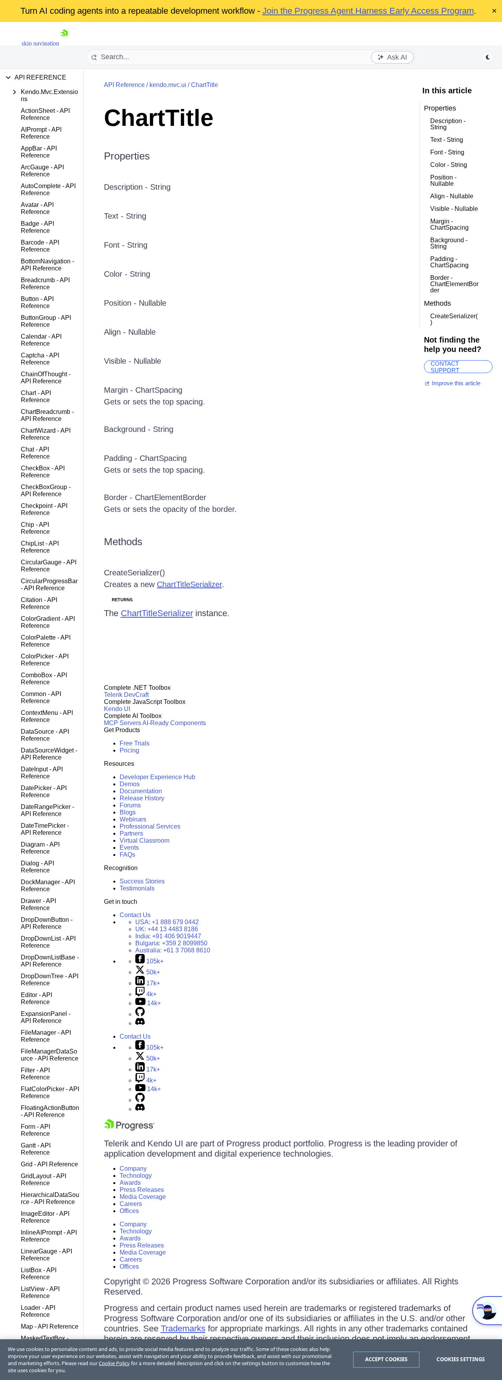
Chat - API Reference (35, 453)
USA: (167, 922)
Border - (119, 497)
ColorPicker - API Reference (45, 660)
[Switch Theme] (488, 57)
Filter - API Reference (35, 1074)
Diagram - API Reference (40, 848)
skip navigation (40, 43)
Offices (129, 1211)
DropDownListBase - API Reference (50, 961)
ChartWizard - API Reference (46, 434)
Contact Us (135, 915)
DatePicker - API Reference (44, 791)
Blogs (128, 812)
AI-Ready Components (174, 723)
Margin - (119, 390)
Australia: (172, 950)
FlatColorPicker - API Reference (50, 1092)
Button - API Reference (37, 302)
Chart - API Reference (36, 396)
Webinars (133, 819)
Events (129, 847)
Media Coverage (143, 1196)
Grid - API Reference (49, 1164)
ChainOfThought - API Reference (46, 377)
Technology (136, 1175)
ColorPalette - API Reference (46, 641)
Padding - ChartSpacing (449, 262)
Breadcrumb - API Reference (45, 283)
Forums (130, 805)
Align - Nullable (130, 332)
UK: (166, 929)
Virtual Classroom (144, 840)
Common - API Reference (41, 697)
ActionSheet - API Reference (45, 114)
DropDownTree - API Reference (49, 979)
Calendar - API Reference (41, 340)
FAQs (127, 854)
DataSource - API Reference (45, 735)
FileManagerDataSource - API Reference (49, 1055)
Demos (130, 784)
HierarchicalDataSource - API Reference (50, 1198)
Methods (123, 542)
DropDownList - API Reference (48, 942)
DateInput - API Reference (42, 773)
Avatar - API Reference (37, 208)
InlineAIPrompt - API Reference (49, 1236)
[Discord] (140, 1023)
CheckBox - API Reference (43, 472)
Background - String (138, 429)
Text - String (125, 216)
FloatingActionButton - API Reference (50, 1111)
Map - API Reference (49, 1326)
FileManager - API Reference (46, 1036)
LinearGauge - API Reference (46, 1255)
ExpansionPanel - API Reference (46, 1017)
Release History (142, 798)
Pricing (129, 750)
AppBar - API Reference (39, 152)
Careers (131, 1203)
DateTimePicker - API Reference (45, 829)
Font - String (125, 245)
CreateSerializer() (134, 572)
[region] (251, 1359)
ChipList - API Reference (40, 547)
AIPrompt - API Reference (41, 133)
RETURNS (122, 599)
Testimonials (137, 888)
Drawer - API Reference (38, 904)
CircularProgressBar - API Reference (49, 584)
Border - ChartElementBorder (454, 284)
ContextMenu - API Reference (47, 716)
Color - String (127, 274)
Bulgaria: (171, 943)
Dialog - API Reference (37, 867)
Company (133, 1168)
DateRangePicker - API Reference (47, 810)
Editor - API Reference (36, 998)
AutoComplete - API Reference (48, 189)
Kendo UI (117, 708)
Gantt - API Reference (36, 1149)
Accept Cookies (386, 1359)
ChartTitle (204, 85)
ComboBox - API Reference (44, 678)
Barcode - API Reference (40, 246)
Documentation (141, 791)
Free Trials (134, 743)
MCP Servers (122, 723)
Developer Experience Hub (157, 777)
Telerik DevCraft (126, 694)
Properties (127, 156)
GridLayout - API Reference (43, 1179)
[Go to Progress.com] (129, 1128)
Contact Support (445, 366)
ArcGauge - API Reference (42, 171)
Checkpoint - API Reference (44, 509)
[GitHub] (140, 1014)
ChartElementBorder (170, 497)
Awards (130, 1182)
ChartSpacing (158, 390)
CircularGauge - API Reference (48, 566)
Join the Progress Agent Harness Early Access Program (368, 11)
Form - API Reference (35, 1130)
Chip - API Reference (35, 528)
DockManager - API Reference (48, 885)
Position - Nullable (135, 303)
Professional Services (150, 826)
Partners (131, 833)
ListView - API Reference (40, 1292)
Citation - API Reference (39, 603)
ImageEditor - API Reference (45, 1217)
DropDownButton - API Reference (47, 923)
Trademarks (183, 1328)
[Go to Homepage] (64, 43)
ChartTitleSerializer (189, 584)
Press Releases (142, 1189)
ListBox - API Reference (38, 1273)
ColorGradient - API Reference (48, 622)
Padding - (122, 458)
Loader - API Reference (38, 1311)
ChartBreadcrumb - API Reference (47, 415)
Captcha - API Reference (40, 359)
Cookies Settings (461, 1359)
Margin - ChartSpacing (449, 224)
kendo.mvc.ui (167, 85)
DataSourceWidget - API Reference (49, 754)
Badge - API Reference (37, 227)
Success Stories (142, 881)
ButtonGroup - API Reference (46, 321)
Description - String (137, 187)
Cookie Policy (114, 1363)
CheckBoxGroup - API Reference (46, 490)
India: (168, 936)
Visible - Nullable (132, 361)
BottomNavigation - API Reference (47, 265)
